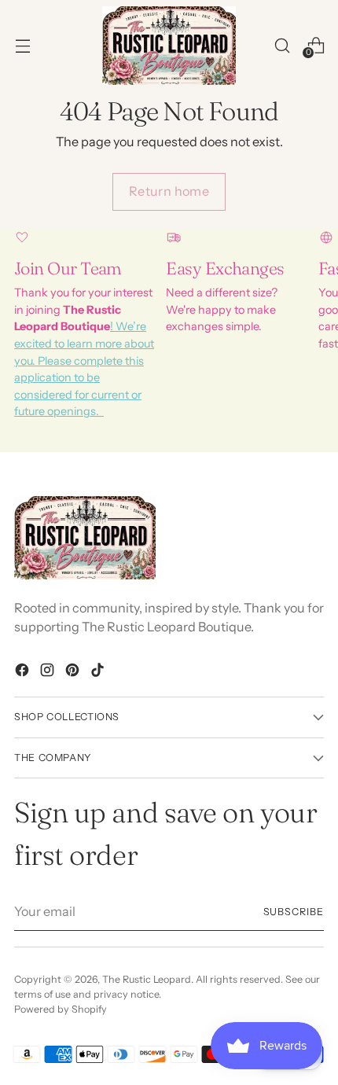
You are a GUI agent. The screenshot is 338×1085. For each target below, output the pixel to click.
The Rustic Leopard (146, 979)
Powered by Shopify (60, 1009)
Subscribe (294, 912)
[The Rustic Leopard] (169, 45)
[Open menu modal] (22, 45)
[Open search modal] (282, 45)
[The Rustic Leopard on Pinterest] (73, 672)
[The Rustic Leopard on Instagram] (48, 672)
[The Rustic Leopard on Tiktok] (99, 672)
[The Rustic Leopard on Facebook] (23, 672)
